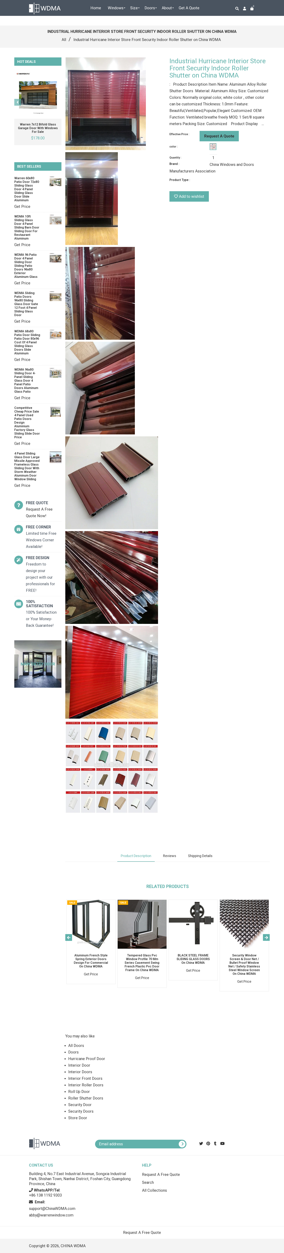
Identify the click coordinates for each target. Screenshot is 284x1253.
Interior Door (79, 1065)
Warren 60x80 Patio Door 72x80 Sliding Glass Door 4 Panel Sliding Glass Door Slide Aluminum (26, 189)
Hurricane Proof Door (86, 1058)
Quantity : (175, 157)
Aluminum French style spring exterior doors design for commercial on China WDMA (91, 961)
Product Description (136, 856)
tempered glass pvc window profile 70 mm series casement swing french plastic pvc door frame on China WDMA (142, 963)
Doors (73, 1052)
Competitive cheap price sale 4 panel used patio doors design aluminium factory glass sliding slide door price (27, 422)
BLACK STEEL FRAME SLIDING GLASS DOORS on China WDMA (193, 959)
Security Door (80, 1104)
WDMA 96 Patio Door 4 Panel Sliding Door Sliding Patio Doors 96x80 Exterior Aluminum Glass (25, 266)
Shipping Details (200, 856)
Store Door (77, 1118)
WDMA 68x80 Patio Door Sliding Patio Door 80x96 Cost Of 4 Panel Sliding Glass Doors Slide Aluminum (27, 342)
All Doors (76, 1045)
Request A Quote (219, 136)
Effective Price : (179, 134)
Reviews (169, 856)
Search (148, 1182)
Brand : (174, 164)
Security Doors (81, 1111)
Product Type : (179, 180)
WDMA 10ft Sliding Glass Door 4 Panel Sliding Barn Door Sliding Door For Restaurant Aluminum (26, 227)
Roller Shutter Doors (85, 1098)
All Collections (154, 1190)
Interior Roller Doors (85, 1085)
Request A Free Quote (161, 1174)
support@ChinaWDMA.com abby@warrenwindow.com (52, 1208)
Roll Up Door (79, 1091)
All (64, 39)
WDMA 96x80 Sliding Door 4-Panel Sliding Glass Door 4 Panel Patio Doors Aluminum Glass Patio (26, 380)
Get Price (22, 206)
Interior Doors (80, 1072)
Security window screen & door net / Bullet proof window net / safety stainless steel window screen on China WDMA (244, 965)
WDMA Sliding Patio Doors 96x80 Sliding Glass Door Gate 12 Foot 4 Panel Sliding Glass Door (26, 304)
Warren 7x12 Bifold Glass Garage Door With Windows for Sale (38, 128)
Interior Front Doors (85, 1078)
